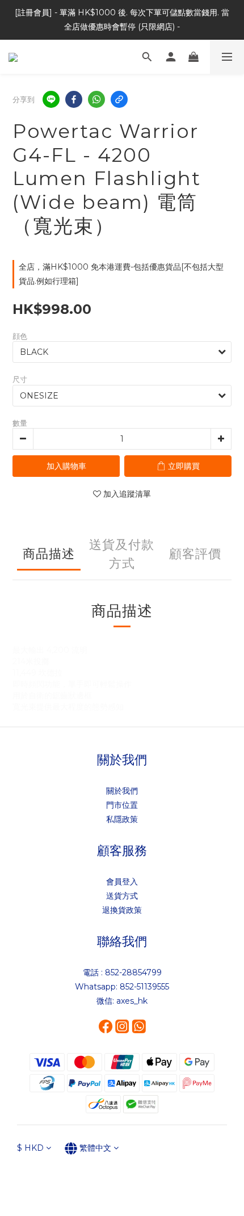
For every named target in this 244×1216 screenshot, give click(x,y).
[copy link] (119, 99)
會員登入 (122, 882)
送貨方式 (122, 896)
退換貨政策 (122, 910)
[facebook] (73, 99)
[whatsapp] (96, 99)
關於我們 (122, 791)
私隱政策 (122, 819)
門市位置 (122, 805)
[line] (51, 99)
